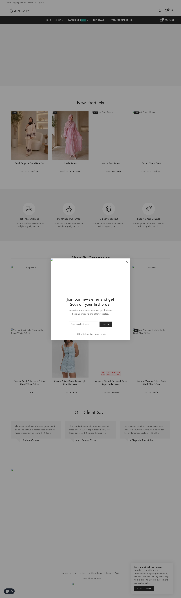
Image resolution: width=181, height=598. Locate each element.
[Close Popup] (127, 262)
